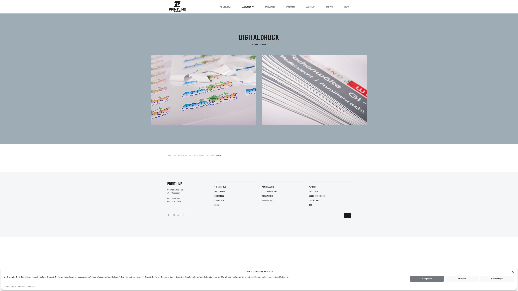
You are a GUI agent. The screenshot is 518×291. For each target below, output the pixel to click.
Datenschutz (22, 286)
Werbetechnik (199, 155)
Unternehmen (225, 6)
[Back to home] (177, 6)
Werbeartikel (267, 196)
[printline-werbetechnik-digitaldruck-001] (203, 90)
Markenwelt (270, 6)
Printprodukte (268, 186)
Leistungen (246, 6)
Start (169, 155)
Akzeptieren (427, 279)
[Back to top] (347, 215)
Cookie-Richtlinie (10, 286)
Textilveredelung (269, 191)
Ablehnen (462, 279)
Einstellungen (497, 279)
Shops (346, 6)
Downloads (310, 6)
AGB (310, 205)
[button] (512, 271)
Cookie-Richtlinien (317, 196)
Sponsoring (290, 6)
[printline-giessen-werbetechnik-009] (314, 90)
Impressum (31, 286)
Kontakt (329, 6)
